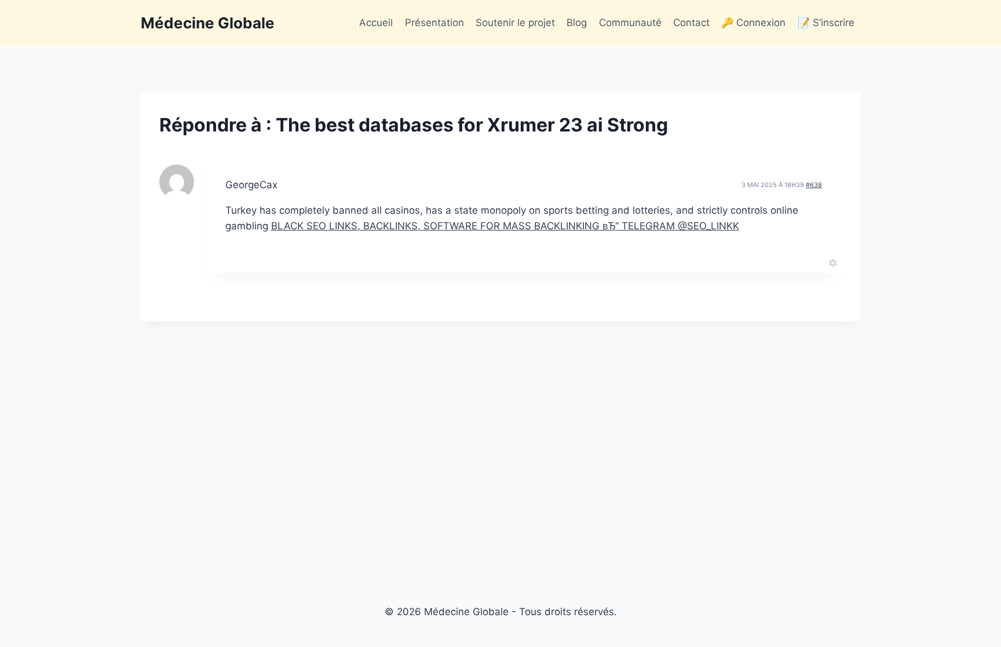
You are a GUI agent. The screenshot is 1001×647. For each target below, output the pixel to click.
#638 (814, 185)
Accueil (376, 22)
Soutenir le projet (515, 22)
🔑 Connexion (753, 22)
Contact (691, 22)
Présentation (434, 22)
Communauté (630, 22)
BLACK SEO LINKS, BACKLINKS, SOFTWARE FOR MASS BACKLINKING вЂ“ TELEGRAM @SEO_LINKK (505, 226)
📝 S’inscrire (826, 22)
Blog (577, 22)
